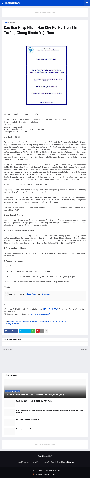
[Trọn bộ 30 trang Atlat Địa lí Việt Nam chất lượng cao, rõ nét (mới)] (45, 388)
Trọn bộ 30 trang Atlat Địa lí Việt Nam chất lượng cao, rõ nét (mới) (34, 394)
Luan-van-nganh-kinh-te (60, 321)
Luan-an (12, 22)
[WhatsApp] (33, 331)
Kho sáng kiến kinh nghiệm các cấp (27, 429)
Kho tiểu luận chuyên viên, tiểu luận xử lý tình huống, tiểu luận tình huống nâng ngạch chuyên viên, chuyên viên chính (50, 411)
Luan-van (18, 321)
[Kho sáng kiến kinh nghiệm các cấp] (9, 431)
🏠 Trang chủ (37, 474)
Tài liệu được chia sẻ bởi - (37, 470)
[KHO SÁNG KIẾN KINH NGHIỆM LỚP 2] (9, 422)
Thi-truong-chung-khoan (12, 323)
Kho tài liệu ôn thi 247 (53, 470)
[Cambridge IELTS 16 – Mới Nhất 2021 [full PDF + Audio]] (9, 403)
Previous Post (7, 350)
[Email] (42, 331)
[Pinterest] (38, 331)
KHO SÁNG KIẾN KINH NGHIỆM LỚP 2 (28, 420)
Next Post (84, 350)
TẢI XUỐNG (31, 294)
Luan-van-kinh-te (45, 321)
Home (6, 22)
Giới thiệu (47, 474)
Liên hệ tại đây (69, 462)
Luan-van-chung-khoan (30, 321)
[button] (2, 3)
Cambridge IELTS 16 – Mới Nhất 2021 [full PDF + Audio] (34, 401)
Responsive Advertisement (45, 13)
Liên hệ (54, 474)
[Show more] (46, 331)
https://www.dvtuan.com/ (40, 314)
